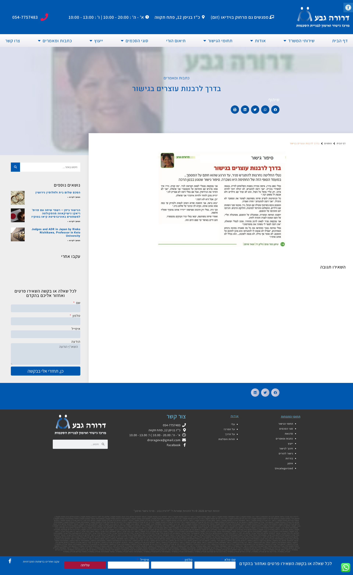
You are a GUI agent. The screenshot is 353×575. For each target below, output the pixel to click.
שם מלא (230, 559)
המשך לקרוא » (73, 197)
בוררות (289, 458)
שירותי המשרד (301, 40)
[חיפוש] (15, 167)
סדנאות (289, 433)
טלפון (76, 315)
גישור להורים (286, 453)
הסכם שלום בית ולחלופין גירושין (57, 192)
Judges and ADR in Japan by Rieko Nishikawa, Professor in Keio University (56, 232)
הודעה (75, 341)
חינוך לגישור (286, 448)
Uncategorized (284, 468)
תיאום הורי (176, 40)
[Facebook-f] (10, 561)
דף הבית (340, 40)
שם (77, 302)
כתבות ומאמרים (57, 40)
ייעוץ (98, 40)
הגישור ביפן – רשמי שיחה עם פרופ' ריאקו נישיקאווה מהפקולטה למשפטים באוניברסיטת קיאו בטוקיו (55, 213)
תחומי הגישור (220, 40)
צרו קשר (12, 40)
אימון (290, 463)
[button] (348, 7)
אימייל (76, 328)
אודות (260, 40)
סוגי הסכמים (137, 40)
